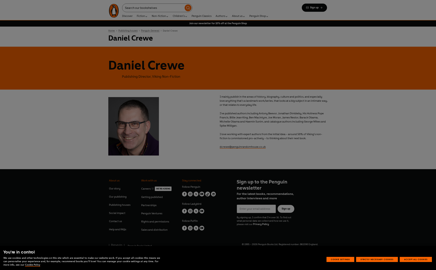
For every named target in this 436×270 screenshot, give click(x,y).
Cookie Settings (340, 259)
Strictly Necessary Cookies (377, 259)
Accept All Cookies (415, 259)
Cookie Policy (32, 264)
